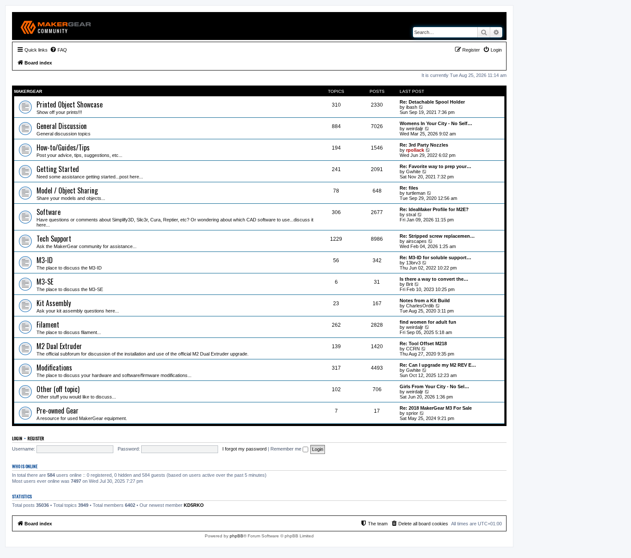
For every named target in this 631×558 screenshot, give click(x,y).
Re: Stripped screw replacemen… (437, 236)
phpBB (236, 535)
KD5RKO (194, 505)
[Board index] (56, 26)
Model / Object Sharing (67, 190)
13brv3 (413, 262)
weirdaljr (414, 128)
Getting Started (57, 169)
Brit (409, 284)
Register (35, 438)
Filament (47, 324)
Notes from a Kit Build (425, 300)
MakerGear (28, 91)
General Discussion (61, 126)
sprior (412, 413)
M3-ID (44, 260)
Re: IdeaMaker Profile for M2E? (434, 209)
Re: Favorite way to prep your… (435, 166)
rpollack (415, 150)
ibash (411, 107)
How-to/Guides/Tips (63, 147)
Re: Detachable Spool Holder (432, 101)
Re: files (409, 187)
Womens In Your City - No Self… (436, 123)
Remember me (286, 448)
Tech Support (53, 238)
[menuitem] (58, 50)
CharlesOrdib (420, 305)
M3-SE (44, 281)
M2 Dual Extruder (59, 346)
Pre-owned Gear (57, 410)
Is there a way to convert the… (434, 279)
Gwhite (413, 171)
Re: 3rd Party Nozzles (424, 144)
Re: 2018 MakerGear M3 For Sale (436, 408)
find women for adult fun (428, 322)
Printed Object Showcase (69, 104)
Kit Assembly (53, 303)
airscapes (416, 241)
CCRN (413, 348)
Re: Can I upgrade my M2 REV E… (438, 365)
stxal (411, 214)
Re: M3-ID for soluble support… (435, 257)
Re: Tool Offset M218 (423, 343)
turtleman (415, 193)
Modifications (54, 367)
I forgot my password (244, 448)
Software (48, 212)
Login (17, 438)
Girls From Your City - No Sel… (434, 386)
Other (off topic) (57, 389)
